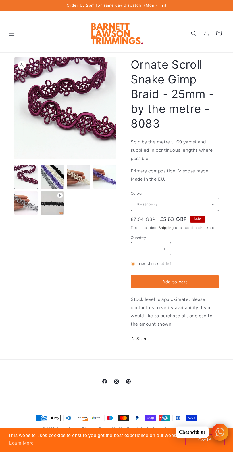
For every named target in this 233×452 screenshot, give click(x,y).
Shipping (166, 228)
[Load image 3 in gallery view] (78, 177)
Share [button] (142, 338)
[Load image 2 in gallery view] (52, 177)
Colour (136, 193)
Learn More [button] (21, 443)
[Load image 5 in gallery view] (26, 203)
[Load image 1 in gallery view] (26, 177)
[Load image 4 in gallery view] (105, 177)
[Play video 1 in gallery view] (52, 203)
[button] (12, 33)
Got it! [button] (205, 440)
